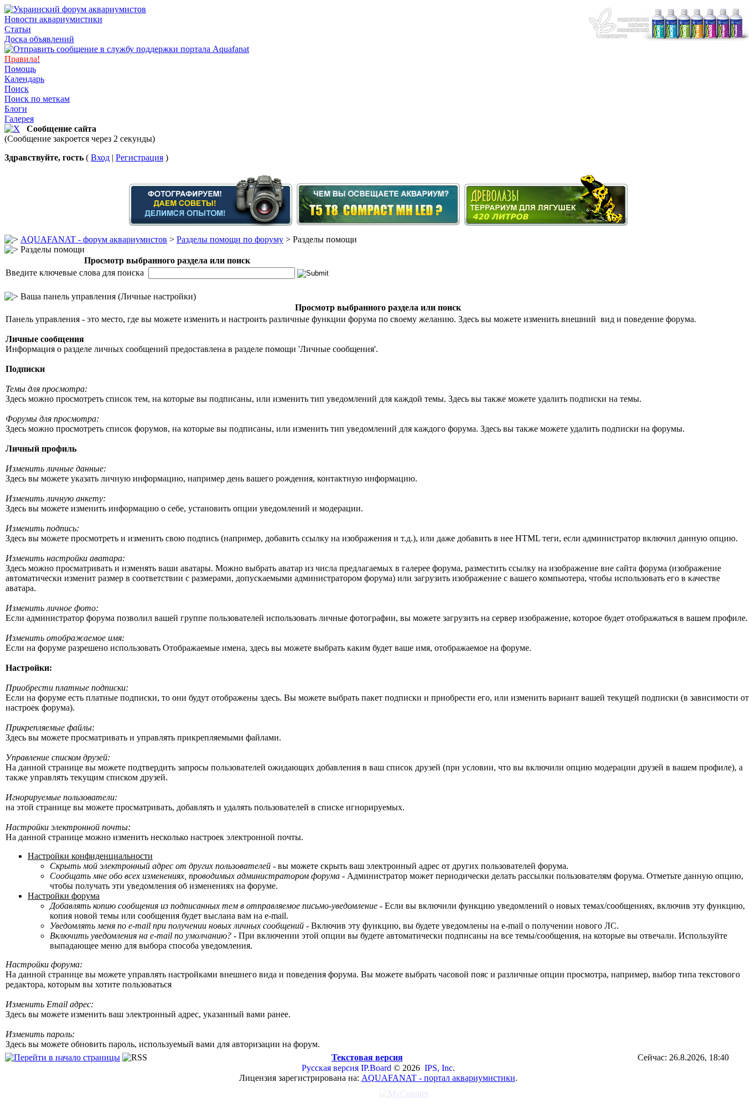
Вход (100, 157)
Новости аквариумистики (53, 19)
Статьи (17, 29)
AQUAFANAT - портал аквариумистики (438, 1078)
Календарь (24, 79)
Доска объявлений (39, 39)
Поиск (16, 89)
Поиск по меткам (37, 98)
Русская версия (330, 1068)
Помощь (20, 69)
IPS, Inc (438, 1068)
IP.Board (376, 1068)
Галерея (19, 118)
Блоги (15, 108)
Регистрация (139, 157)
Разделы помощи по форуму (230, 239)
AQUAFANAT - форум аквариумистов (93, 239)
